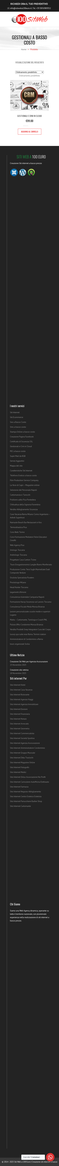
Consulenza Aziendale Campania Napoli (27, 597)
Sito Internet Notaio (18, 719)
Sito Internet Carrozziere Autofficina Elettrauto (29, 782)
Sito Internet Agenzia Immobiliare (24, 704)
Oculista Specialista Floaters (22, 577)
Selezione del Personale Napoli (23, 490)
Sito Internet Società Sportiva (22, 738)
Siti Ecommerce (16, 417)
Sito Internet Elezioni (19, 709)
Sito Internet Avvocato (19, 723)
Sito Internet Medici (18, 772)
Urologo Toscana (17, 550)
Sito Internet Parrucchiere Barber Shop (26, 801)
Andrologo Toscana (18, 555)
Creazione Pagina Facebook (22, 436)
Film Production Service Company (24, 480)
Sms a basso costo (18, 427)
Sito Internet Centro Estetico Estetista (25, 796)
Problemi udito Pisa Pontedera (23, 499)
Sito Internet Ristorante (19, 694)
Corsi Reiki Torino (17, 532)
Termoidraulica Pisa (18, 527)
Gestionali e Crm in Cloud (21, 446)
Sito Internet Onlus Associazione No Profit (28, 777)
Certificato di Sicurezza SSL (21, 441)
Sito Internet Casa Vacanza (21, 689)
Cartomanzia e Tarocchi (20, 495)
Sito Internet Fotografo (19, 767)
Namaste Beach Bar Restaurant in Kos (26, 522)
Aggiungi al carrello (29, 131)
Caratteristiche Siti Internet (21, 470)
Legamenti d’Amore (18, 592)
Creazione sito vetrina (19, 670)
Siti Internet (15, 412)
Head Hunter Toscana (19, 587)
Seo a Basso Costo (18, 422)
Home (23, 49)
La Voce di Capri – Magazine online (24, 485)
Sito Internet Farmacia (19, 786)
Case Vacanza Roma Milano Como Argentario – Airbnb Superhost (30, 516)
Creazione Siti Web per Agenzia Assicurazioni (29, 661)
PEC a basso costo (18, 451)
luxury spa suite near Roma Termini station (28, 634)
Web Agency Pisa (17, 545)
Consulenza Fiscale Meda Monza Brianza (27, 606)
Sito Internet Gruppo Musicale (22, 753)
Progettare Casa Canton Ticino (23, 559)
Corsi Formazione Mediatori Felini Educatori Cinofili (28, 539)
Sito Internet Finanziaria (20, 714)
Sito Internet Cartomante (20, 806)
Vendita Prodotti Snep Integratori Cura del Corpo (30, 629)
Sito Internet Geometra (19, 728)
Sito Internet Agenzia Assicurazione (25, 743)
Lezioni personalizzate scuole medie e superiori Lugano (30, 613)
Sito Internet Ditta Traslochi (21, 757)
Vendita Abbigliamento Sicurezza (24, 509)
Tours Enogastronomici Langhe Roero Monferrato (31, 564)
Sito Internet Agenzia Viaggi (21, 699)
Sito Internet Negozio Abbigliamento (25, 791)
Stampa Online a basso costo (22, 432)
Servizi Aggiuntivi (17, 461)
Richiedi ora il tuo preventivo (29, 3)
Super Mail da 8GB (18, 456)
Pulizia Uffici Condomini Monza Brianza (26, 624)
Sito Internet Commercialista (22, 733)
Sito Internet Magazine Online (22, 762)
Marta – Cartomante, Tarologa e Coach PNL (28, 619)
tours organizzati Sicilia (20, 644)
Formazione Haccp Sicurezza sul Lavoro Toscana (30, 602)
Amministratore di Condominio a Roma (26, 639)
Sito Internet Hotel (17, 685)
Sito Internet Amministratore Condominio (27, 748)
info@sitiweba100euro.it (20, 8)
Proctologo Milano (18, 582)
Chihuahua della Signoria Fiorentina (25, 504)
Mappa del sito (16, 465)
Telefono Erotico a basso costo (23, 475)
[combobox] (29, 75)
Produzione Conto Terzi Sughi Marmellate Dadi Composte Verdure (30, 571)
